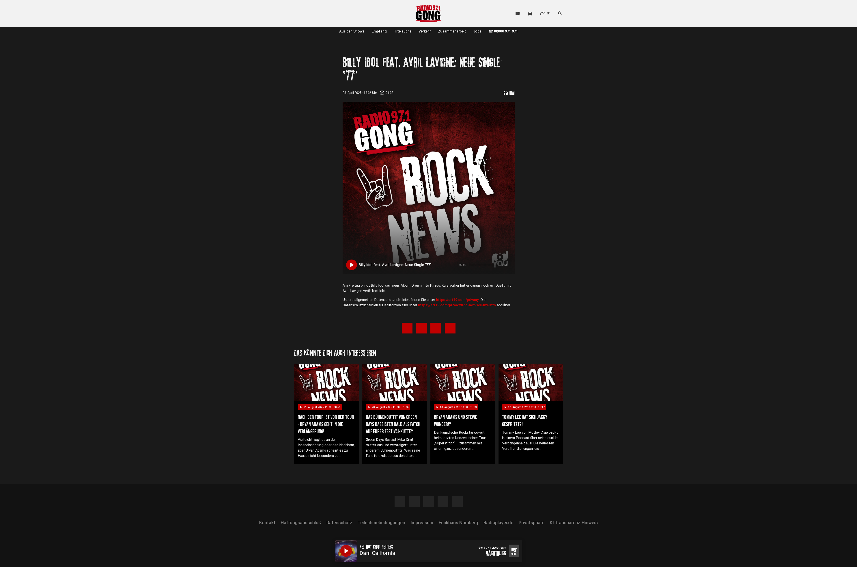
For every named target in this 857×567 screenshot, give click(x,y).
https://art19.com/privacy (457, 300)
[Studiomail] (334, 13)
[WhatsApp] (325, 13)
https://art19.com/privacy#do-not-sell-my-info (457, 305)
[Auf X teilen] (421, 328)
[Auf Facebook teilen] (407, 328)
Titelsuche (402, 31)
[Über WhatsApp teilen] (435, 328)
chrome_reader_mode (512, 92)
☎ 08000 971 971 (503, 31)
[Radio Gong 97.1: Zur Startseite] (428, 13)
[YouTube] (316, 13)
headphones (505, 92)
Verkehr (425, 31)
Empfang (379, 31)
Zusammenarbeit (452, 31)
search (560, 13)
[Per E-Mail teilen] (450, 328)
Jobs (477, 31)
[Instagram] (307, 13)
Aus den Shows (352, 31)
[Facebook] (298, 13)
